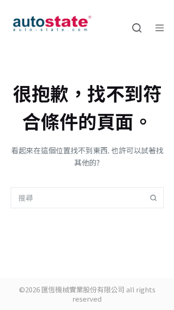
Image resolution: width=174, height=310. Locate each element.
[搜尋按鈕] (153, 198)
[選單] (159, 28)
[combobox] (77, 197)
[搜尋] (137, 28)
